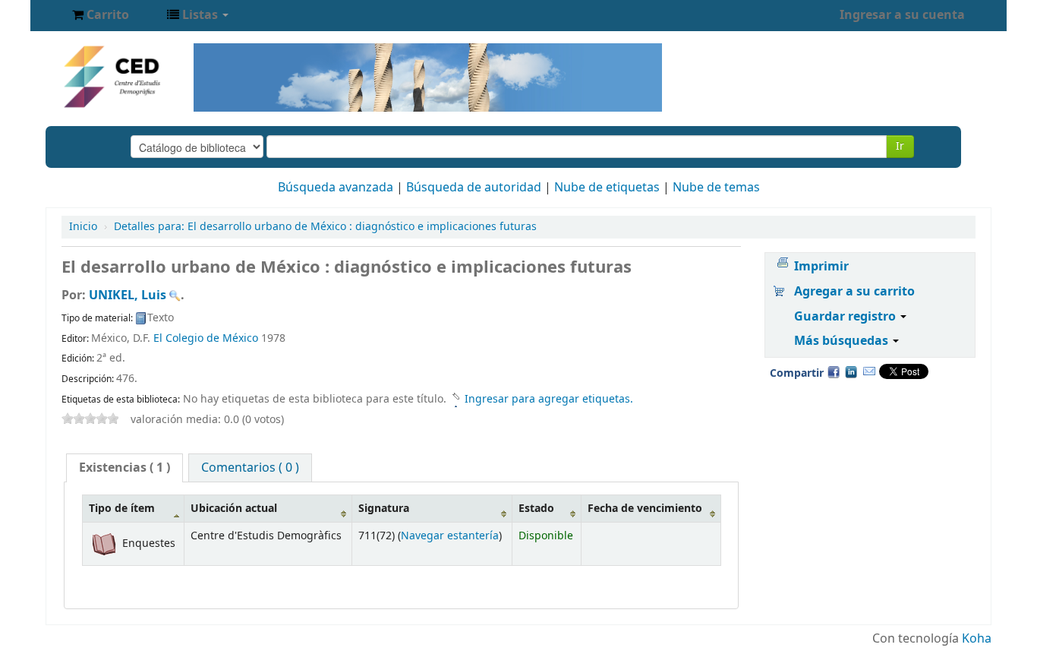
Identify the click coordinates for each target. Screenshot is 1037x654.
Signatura (383, 509)
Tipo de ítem (122, 509)
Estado (536, 509)
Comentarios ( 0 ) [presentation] (250, 468)
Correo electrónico (869, 371)
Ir (900, 146)
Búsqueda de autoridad (473, 188)
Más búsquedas (842, 341)
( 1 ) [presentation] (124, 468)
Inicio (83, 227)
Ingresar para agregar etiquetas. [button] (549, 399)
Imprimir (821, 266)
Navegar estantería (450, 536)
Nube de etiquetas (607, 188)
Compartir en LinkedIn (851, 371)
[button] (100, 15)
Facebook (833, 371)
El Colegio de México (205, 338)
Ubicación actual (234, 509)
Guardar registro (846, 317)
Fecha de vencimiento (645, 509)
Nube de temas (716, 188)
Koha (976, 639)
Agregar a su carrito (854, 292)
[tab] (124, 467)
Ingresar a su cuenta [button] (902, 15)
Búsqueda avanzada (335, 188)
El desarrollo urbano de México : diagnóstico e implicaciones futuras (325, 227)
